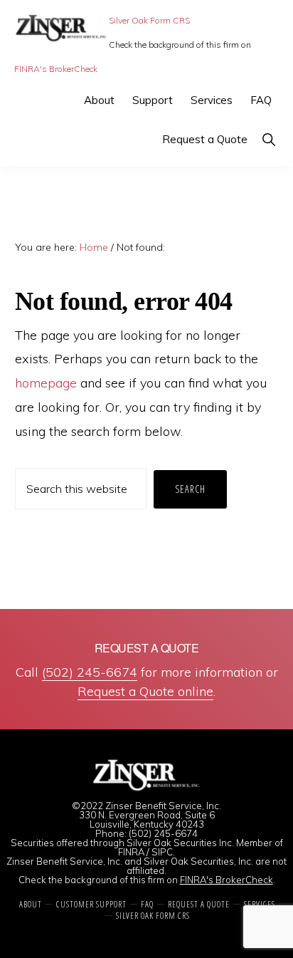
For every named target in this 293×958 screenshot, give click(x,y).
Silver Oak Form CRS (149, 20)
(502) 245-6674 (89, 672)
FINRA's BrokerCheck (55, 68)
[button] (268, 139)
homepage (46, 383)
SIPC (162, 852)
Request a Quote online (145, 691)
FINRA (131, 852)
